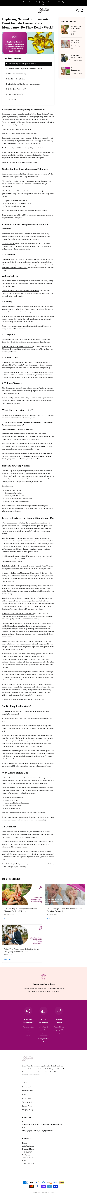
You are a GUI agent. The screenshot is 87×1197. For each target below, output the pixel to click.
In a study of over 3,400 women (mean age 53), (18, 613)
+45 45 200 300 (27, 1152)
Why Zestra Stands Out (15, 94)
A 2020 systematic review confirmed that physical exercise (21, 556)
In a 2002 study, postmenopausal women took (17, 346)
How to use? (26, 1087)
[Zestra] (43, 10)
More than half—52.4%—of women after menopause (20, 181)
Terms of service (27, 1102)
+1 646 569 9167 (27, 1158)
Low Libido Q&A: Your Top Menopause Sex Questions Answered (64, 910)
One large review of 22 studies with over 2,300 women (20, 290)
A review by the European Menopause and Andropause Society (23, 573)
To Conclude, (12, 99)
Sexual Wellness (27, 1091)
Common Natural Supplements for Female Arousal (25, 69)
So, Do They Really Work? (17, 89)
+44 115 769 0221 (28, 1164)
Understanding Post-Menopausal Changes (22, 64)
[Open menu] (4, 10)
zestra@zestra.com (28, 1146)
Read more (7, 919)
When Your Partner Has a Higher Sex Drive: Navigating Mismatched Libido (21, 950)
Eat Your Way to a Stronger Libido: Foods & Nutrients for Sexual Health (21, 910)
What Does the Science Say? (17, 74)
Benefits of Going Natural (16, 79)
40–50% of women (8, 243)
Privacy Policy (27, 1106)
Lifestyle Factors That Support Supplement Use (24, 84)
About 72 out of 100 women (13, 375)
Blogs (24, 1094)
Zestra (30, 778)
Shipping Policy (27, 1110)
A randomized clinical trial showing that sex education (20, 672)
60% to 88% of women (26, 215)
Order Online (26, 1098)
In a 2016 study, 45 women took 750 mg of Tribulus (19, 398)
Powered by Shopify (48, 1192)
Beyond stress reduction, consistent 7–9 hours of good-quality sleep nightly (27, 641)
